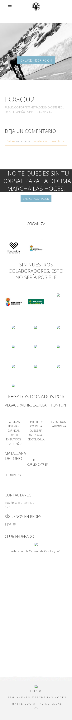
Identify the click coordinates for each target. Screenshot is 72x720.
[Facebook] (6, 524)
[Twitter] (9, 524)
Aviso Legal (51, 703)
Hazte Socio (24, 703)
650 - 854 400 (25, 502)
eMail (8, 507)
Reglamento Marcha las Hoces (37, 697)
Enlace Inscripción (36, 60)
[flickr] (14, 524)
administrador (34, 107)
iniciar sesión (23, 141)
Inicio (36, 691)
